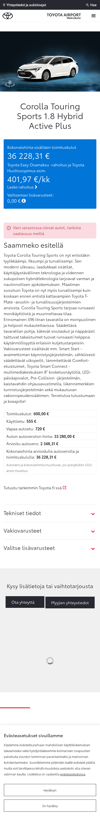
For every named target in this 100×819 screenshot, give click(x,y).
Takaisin (51, 26)
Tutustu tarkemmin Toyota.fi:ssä (33, 487)
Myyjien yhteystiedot (70, 602)
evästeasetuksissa (72, 774)
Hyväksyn (50, 790)
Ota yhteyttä (22, 602)
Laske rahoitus (21, 186)
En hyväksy (50, 805)
